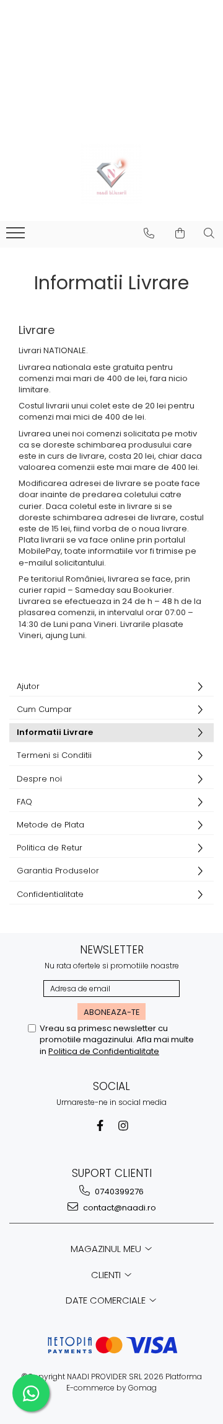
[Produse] (17, 236)
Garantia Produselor (58, 870)
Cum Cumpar (44, 709)
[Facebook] (100, 1126)
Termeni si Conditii (54, 755)
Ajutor (28, 686)
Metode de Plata (50, 825)
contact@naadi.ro (118, 1208)
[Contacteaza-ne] (149, 233)
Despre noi (39, 779)
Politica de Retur (49, 848)
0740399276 (118, 1191)
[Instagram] (123, 1126)
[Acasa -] (111, 174)
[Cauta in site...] (209, 233)
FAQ (24, 802)
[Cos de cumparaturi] (180, 233)
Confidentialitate (50, 894)
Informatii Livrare (55, 732)
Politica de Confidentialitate (103, 1051)
